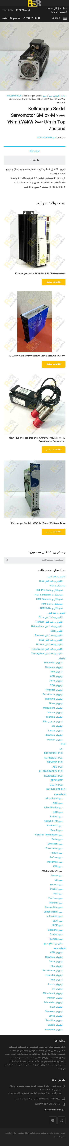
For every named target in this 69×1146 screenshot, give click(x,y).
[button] (5, 27)
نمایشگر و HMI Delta (51, 608)
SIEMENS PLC (55, 762)
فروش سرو (54, 95)
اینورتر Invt (57, 672)
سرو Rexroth (56, 903)
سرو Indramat (55, 862)
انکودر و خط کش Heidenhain (47, 626)
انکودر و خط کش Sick (51, 581)
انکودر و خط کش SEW (51, 640)
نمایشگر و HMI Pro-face (49, 590)
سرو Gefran (56, 857)
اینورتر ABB (56, 676)
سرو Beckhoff (55, 826)
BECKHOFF (57, 780)
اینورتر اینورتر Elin (53, 721)
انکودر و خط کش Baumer (49, 635)
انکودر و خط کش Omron (49, 644)
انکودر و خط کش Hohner (49, 622)
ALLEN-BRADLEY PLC (51, 771)
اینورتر (62, 658)
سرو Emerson (55, 844)
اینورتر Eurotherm (53, 694)
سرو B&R (58, 812)
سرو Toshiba (55, 939)
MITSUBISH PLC (53, 753)
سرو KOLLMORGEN (46, 137)
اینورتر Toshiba (54, 717)
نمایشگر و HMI (57, 586)
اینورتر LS (57, 726)
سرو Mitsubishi (54, 798)
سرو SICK (57, 925)
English (56, 18)
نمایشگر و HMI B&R (52, 604)
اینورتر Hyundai (54, 690)
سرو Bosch (57, 830)
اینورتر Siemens (54, 667)
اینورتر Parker (55, 740)
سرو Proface (55, 898)
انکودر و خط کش (56, 576)
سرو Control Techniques (49, 835)
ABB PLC (57, 767)
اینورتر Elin (57, 966)
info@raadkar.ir (52, 1109)
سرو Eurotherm (54, 848)
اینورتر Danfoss (54, 957)
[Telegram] (53, 1120)
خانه (63, 95)
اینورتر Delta (56, 681)
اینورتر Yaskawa (54, 699)
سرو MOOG (56, 884)
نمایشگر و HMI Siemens (49, 599)
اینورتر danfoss (54, 735)
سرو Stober (56, 934)
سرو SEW (58, 921)
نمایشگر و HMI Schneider (49, 595)
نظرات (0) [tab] (34, 160)
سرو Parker (56, 889)
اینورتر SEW (56, 685)
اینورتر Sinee (56, 703)
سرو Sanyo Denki (53, 912)
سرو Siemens (55, 930)
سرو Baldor (56, 816)
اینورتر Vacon (55, 712)
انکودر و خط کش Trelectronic (46, 649)
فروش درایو (59, 948)
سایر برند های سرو (53, 943)
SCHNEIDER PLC (53, 758)
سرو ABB (58, 803)
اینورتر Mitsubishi (53, 708)
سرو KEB (58, 866)
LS (61, 749)
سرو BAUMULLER (53, 821)
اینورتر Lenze (55, 730)
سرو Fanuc (57, 853)
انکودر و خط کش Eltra (51, 617)
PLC (63, 744)
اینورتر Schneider (53, 662)
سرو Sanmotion (54, 907)
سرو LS (59, 880)
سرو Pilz (58, 894)
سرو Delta (57, 839)
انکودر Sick (57, 631)
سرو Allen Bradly (53, 807)
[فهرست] (65, 18)
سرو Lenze (57, 875)
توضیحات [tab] (34, 151)
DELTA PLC (56, 785)
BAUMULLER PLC (53, 776)
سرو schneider (55, 916)
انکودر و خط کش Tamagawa (47, 653)
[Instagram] (61, 1120)
